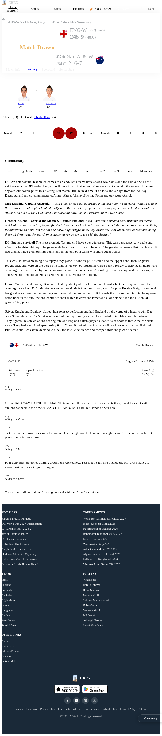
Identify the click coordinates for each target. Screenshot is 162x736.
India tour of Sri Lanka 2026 (99, 523)
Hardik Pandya (91, 584)
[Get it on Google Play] (95, 689)
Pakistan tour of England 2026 (100, 528)
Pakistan (6, 584)
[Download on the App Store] (67, 689)
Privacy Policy (47, 709)
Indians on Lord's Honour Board (20, 564)
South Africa (9, 625)
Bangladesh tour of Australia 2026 (102, 533)
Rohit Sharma (91, 589)
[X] (76, 700)
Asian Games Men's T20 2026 (100, 549)
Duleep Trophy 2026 (95, 538)
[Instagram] (85, 700)
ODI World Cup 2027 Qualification (22, 523)
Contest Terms (92, 709)
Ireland (6, 605)
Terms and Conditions (26, 709)
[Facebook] (67, 700)
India (5, 579)
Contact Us (8, 646)
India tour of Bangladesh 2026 (100, 559)
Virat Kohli (89, 579)
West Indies (8, 620)
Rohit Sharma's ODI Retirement (19, 559)
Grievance (7, 656)
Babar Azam (90, 605)
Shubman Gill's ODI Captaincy (19, 554)
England (6, 615)
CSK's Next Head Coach (15, 544)
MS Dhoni (89, 615)
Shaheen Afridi (91, 610)
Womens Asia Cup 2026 (96, 544)
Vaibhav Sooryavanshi (96, 600)
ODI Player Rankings (14, 538)
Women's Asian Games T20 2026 (101, 564)
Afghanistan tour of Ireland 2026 (101, 554)
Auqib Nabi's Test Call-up (16, 549)
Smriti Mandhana (93, 625)
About (5, 640)
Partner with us (10, 661)
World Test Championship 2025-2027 (104, 518)
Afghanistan (9, 600)
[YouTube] (94, 700)
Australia (7, 595)
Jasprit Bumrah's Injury (15, 533)
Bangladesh (8, 610)
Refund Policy (110, 709)
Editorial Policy (128, 709)
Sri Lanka (7, 589)
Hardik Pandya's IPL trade (16, 518)
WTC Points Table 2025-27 (17, 528)
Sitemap (143, 709)
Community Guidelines (69, 709)
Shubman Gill (91, 595)
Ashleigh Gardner (93, 620)
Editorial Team (10, 651)
